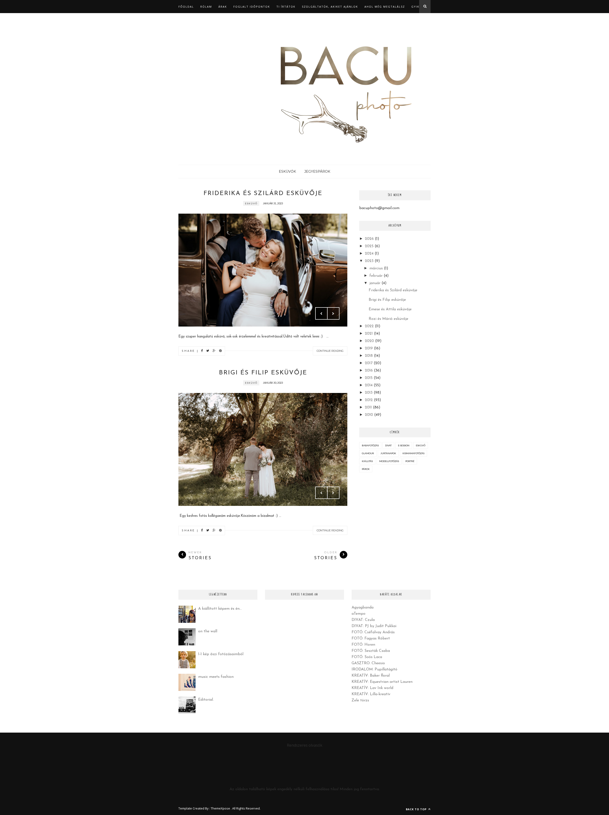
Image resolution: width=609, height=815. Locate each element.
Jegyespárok (317, 171)
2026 (369, 239)
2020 (369, 341)
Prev (321, 313)
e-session (403, 445)
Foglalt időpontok (251, 6)
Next (333, 313)
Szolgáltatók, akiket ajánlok (330, 6)
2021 (369, 334)
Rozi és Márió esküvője (388, 319)
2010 (369, 415)
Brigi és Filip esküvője (263, 373)
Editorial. (206, 700)
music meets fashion (216, 677)
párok (366, 469)
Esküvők (287, 171)
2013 (369, 393)
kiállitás (367, 461)
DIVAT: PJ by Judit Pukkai (374, 626)
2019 (369, 348)
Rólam (206, 6)
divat (388, 445)
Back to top (416, 809)
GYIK (415, 6)
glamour (368, 453)
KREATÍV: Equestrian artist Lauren (382, 682)
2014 (369, 385)
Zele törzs (360, 700)
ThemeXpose (220, 808)
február (376, 276)
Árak (222, 6)
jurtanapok (388, 453)
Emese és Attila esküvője (390, 309)
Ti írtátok (285, 6)
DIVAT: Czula (363, 620)
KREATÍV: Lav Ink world (372, 688)
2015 (369, 378)
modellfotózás (389, 461)
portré (409, 461)
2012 (369, 400)
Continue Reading (330, 350)
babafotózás (370, 445)
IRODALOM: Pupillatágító (374, 669)
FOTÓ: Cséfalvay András (373, 632)
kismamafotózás (413, 453)
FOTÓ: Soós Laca (367, 657)
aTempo (358, 614)
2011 (368, 407)
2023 (369, 261)
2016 (369, 370)
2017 (369, 363)
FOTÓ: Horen (363, 645)
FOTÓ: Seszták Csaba (371, 651)
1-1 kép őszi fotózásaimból (220, 654)
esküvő (251, 203)
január (374, 283)
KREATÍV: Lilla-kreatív (371, 694)
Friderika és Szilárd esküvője (262, 193)
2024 (369, 254)
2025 (369, 246)
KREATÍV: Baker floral (371, 676)
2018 (369, 356)
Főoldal (186, 6)
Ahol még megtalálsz (384, 6)
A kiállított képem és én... (220, 609)
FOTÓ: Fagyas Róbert (371, 638)
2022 (369, 326)
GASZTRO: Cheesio (368, 663)
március (376, 268)
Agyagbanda (362, 607)
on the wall (207, 631)
